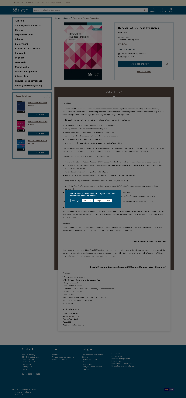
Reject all (87, 200)
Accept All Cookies (102, 200)
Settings (75, 200)
